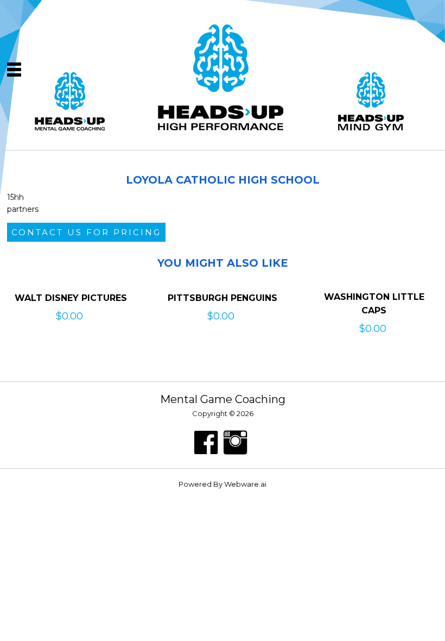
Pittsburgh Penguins (222, 298)
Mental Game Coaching (222, 399)
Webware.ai (245, 484)
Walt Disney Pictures (71, 298)
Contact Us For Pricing (86, 232)
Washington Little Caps (374, 304)
